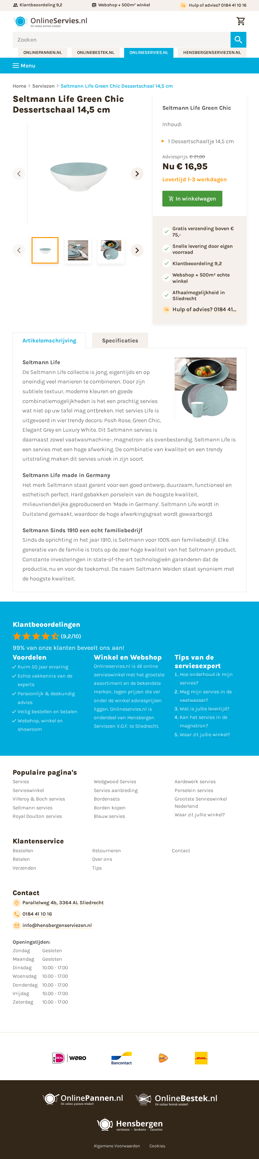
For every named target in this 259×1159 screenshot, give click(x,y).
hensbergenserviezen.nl (212, 52)
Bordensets (107, 799)
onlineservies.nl (149, 52)
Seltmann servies (32, 808)
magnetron (193, 726)
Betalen (21, 859)
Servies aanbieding (116, 790)
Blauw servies (109, 816)
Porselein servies (194, 790)
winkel (220, 734)
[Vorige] (19, 173)
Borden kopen (110, 808)
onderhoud (202, 674)
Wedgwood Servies (115, 781)
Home (19, 86)
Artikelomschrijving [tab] (49, 340)
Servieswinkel (28, 790)
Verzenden (24, 868)
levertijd (217, 709)
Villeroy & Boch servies (39, 799)
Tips (97, 868)
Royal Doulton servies (37, 816)
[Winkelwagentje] (240, 21)
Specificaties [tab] (120, 340)
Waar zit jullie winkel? (200, 815)
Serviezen (43, 86)
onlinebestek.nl (95, 52)
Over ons (102, 859)
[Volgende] (137, 173)
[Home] (50, 21)
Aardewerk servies (195, 781)
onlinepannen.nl (42, 52)
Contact (181, 850)
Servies (21, 781)
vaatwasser (193, 700)
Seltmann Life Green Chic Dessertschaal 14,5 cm (117, 86)
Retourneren (106, 850)
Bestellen (23, 850)
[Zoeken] (238, 40)
